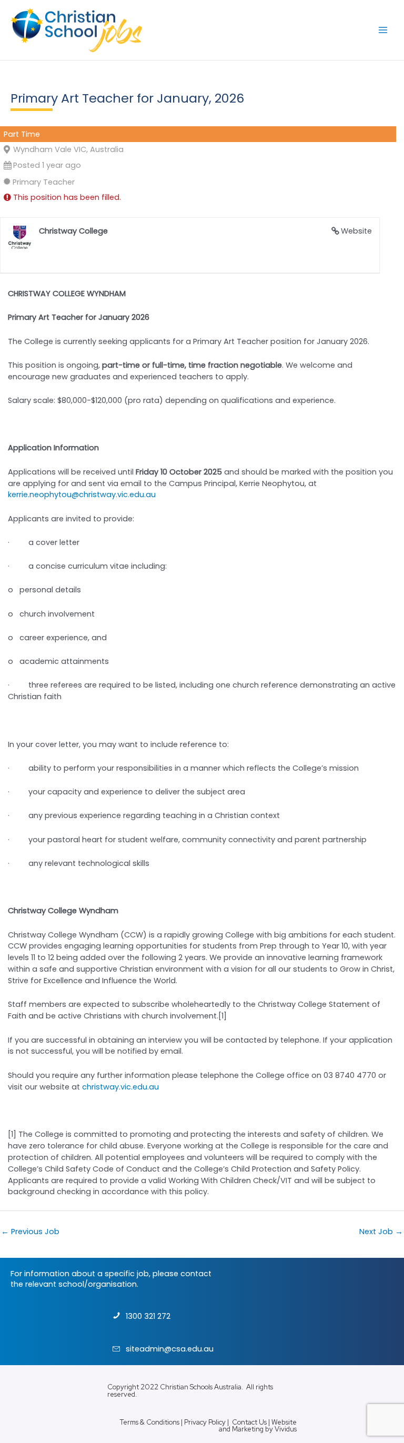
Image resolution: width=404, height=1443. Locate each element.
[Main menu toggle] (382, 30)
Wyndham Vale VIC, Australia (68, 149)
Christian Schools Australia (200, 1387)
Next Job (381, 1231)
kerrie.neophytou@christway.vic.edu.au (82, 494)
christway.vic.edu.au (120, 1087)
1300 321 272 (148, 1316)
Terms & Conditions (149, 1422)
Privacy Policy (205, 1422)
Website (356, 231)
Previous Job (30, 1231)
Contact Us (249, 1422)
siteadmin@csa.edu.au (170, 1349)
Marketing (248, 1429)
